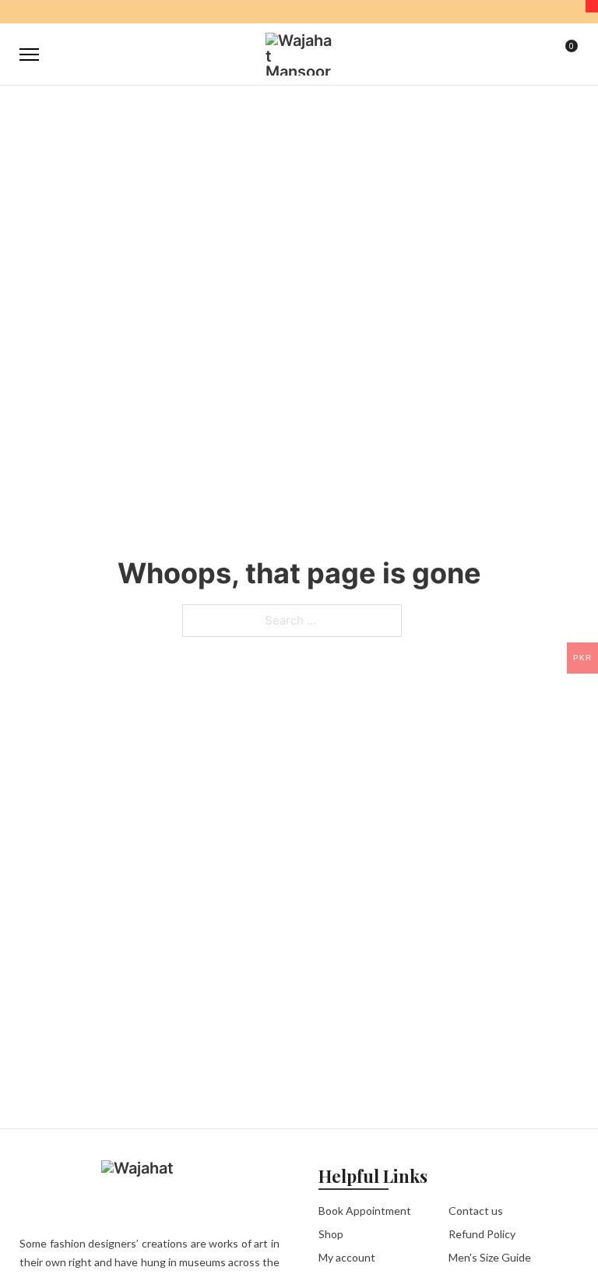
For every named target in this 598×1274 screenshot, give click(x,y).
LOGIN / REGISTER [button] (532, 54)
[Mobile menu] (29, 54)
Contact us (475, 1210)
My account (346, 1257)
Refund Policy (481, 1234)
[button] (498, 54)
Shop (330, 1234)
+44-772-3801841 (378, 12)
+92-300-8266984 (292, 12)
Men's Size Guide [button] (489, 1257)
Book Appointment (364, 1210)
